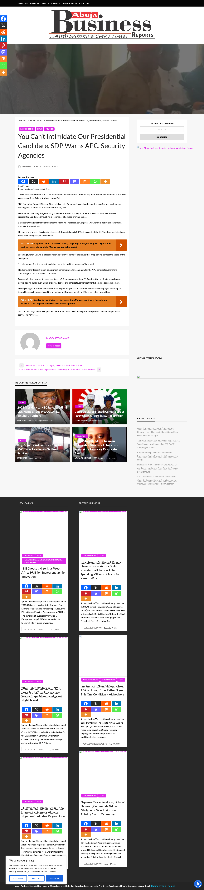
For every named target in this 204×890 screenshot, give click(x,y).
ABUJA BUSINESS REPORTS (87, 458)
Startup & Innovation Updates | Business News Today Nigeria (43, 560)
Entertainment (89, 556)
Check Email (84, 3)
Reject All (36, 878)
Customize (18, 878)
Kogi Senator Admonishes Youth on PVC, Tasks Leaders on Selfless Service (40, 449)
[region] (36, 870)
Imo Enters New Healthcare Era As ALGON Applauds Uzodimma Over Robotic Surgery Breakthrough (157, 468)
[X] (33, 181)
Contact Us (55, 3)
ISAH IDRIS (22, 458)
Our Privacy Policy (32, 3)
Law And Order (36, 121)
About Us (45, 3)
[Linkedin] (54, 181)
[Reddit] (44, 181)
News (39, 129)
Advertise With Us (70, 3)
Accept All (54, 878)
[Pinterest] (64, 181)
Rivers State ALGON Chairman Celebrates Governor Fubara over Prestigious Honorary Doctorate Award (97, 447)
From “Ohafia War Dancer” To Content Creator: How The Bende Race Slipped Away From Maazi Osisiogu (158, 432)
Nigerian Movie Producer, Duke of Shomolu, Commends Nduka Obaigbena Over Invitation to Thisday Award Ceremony (103, 808)
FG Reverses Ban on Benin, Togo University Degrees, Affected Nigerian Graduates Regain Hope (43, 812)
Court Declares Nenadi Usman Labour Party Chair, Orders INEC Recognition (99, 413)
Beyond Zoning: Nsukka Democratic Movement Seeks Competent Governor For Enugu (157, 456)
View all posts (54, 346)
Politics (49, 129)
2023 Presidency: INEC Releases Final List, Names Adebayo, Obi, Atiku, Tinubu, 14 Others (42, 411)
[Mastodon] (74, 181)
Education (81, 436)
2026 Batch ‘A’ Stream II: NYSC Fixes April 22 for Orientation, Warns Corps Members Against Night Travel (41, 694)
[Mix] (85, 181)
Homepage (22, 121)
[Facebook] (23, 181)
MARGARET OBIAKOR (32, 166)
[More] (105, 181)
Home (20, 3)
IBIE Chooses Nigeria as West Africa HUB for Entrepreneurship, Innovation (43, 572)
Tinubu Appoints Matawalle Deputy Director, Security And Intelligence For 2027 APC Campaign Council (158, 444)
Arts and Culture (90, 680)
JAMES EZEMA (81, 420)
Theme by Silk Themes (163, 885)
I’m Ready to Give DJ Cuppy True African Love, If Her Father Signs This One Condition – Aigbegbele (102, 690)
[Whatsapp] (95, 181)
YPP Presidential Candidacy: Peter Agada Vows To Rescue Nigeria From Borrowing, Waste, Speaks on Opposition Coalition (157, 480)
